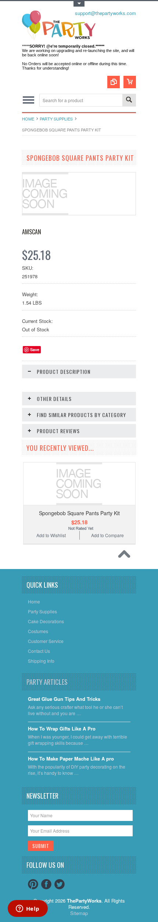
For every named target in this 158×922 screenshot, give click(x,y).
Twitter (59, 884)
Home (28, 119)
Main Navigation (28, 100)
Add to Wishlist (51, 535)
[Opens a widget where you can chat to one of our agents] (27, 909)
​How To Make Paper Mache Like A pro (71, 759)
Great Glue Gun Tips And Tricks (64, 699)
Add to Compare (107, 535)
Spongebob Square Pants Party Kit (79, 513)
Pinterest (33, 884)
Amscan (31, 231)
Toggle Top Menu (79, 4)
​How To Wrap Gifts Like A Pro (62, 729)
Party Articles (47, 682)
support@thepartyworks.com (105, 13)
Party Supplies (56, 119)
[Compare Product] (113, 82)
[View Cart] (129, 82)
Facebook (46, 884)
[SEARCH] (129, 100)
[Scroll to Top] (126, 556)
